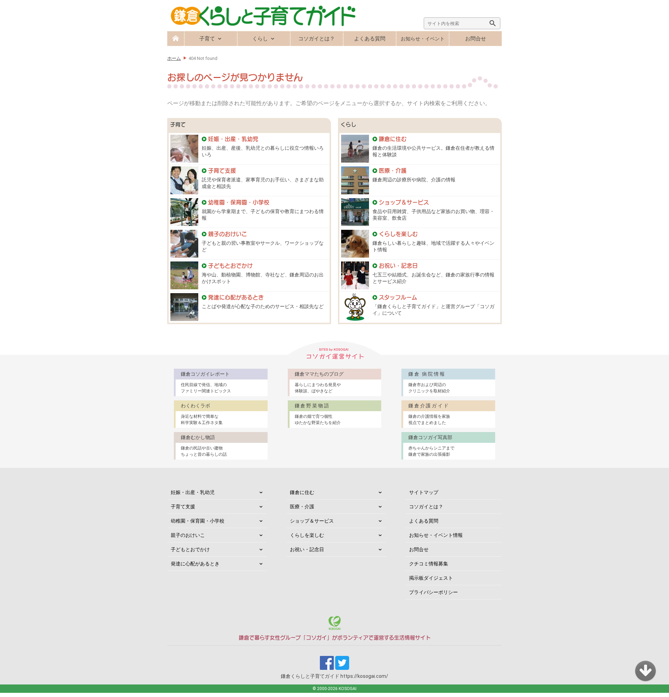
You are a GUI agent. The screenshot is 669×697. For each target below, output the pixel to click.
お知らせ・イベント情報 (436, 535)
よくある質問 (369, 39)
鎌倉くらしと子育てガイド (334, 676)
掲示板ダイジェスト (431, 578)
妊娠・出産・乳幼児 (193, 492)
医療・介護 (302, 506)
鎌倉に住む (302, 492)
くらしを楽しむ (307, 535)
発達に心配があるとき (195, 563)
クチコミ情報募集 (428, 563)
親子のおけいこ (188, 535)
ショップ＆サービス (312, 521)
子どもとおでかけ (190, 549)
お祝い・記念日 (307, 549)
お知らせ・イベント (423, 38)
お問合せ (475, 39)
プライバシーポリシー (433, 592)
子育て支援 (183, 506)
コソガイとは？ (316, 39)
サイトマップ (423, 492)
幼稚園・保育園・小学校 (197, 521)
